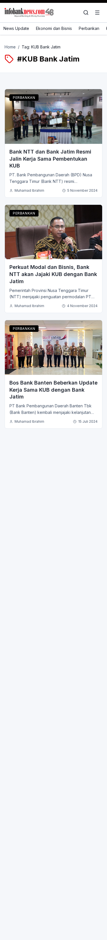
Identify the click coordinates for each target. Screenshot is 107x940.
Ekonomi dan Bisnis (54, 28)
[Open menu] (97, 12)
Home (10, 46)
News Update (16, 28)
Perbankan (89, 28)
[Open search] (86, 12)
